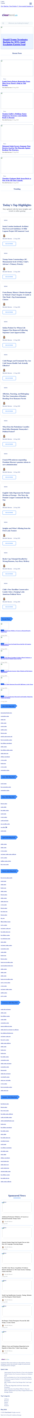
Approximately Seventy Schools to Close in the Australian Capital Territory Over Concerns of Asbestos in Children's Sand (18, 1374)
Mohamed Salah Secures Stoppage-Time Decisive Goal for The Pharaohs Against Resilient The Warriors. (16, 148)
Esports (6, 1402)
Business (6, 1400)
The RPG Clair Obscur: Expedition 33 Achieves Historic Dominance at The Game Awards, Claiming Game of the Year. (16, 658)
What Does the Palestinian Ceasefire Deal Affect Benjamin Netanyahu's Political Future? (16, 429)
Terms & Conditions (12, 1415)
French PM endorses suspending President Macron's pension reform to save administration (16, 462)
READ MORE (9, 243)
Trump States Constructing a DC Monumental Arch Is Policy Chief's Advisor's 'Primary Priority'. (15, 261)
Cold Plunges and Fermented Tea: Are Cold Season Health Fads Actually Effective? (17, 363)
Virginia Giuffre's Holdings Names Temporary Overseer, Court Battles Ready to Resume (14, 116)
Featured (6, 1405)
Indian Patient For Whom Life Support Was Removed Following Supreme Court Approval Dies (15, 330)
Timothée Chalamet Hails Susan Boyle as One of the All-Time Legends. (16, 179)
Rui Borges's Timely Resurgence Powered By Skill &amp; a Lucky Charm (17, 684)
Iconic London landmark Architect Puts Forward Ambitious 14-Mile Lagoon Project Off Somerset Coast (16, 228)
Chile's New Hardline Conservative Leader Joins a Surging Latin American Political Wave (15, 592)
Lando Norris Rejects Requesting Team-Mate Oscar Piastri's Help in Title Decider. (16, 83)
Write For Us (4, 1415)
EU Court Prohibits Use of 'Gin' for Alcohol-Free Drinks (17, 1377)
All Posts (6, 1399)
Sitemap (19, 1415)
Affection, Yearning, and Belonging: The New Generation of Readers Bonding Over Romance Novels (16, 396)
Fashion (6, 1404)
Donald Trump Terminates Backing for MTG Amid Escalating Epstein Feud (15, 42)
